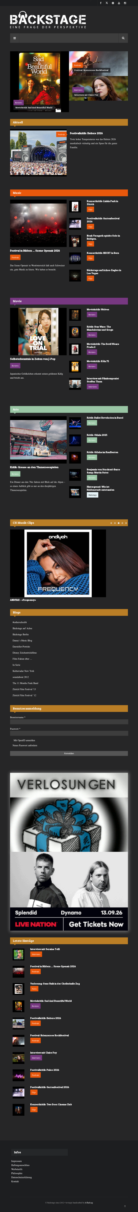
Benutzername (17, 717)
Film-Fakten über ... (22, 658)
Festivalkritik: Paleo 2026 (44, 1069)
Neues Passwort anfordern (25, 745)
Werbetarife (16, 1169)
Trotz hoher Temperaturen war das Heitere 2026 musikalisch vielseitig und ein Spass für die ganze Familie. (93, 143)
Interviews (78, 89)
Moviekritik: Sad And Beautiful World (33, 107)
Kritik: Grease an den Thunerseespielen (34, 467)
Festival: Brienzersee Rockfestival (91, 70)
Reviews (18, 102)
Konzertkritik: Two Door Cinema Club (51, 1104)
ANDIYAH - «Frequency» (23, 599)
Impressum (16, 1161)
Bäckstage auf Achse (22, 628)
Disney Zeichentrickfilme (25, 652)
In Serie (16, 664)
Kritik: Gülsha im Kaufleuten (102, 452)
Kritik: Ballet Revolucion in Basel (105, 417)
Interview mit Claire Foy (86, 95)
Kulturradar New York (23, 670)
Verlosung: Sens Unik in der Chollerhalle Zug (55, 983)
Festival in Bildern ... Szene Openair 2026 (35, 250)
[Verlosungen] (69, 812)
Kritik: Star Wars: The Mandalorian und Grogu (100, 328)
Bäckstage (93, 494)
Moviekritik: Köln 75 (98, 361)
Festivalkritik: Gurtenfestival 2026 (49, 1087)
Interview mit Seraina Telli (45, 949)
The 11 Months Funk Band (25, 683)
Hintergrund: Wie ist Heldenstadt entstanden (100, 488)
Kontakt (15, 1181)
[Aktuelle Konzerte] (69, 891)
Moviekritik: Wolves (98, 309)
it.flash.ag (89, 1202)
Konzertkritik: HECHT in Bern (103, 252)
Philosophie (16, 1173)
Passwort (15, 728)
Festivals (77, 65)
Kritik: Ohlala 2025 (97, 434)
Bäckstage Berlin (21, 634)
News (34, 988)
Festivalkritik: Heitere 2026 (86, 133)
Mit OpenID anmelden (24, 740)
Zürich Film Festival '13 (24, 689)
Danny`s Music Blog (22, 640)
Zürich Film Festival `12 (24, 695)
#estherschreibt (20, 622)
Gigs (90, 209)
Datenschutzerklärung (21, 1177)
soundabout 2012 (21, 677)
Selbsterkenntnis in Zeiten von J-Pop (32, 359)
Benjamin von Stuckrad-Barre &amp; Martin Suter (103, 471)
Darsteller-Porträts (21, 646)
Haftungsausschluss (20, 1165)
